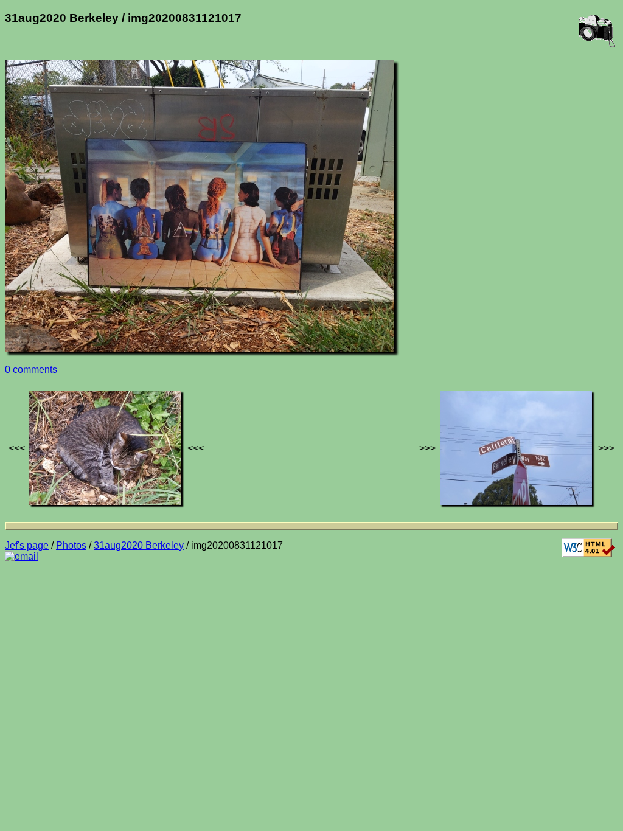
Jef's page (27, 545)
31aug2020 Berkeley (139, 545)
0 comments (31, 369)
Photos (71, 545)
